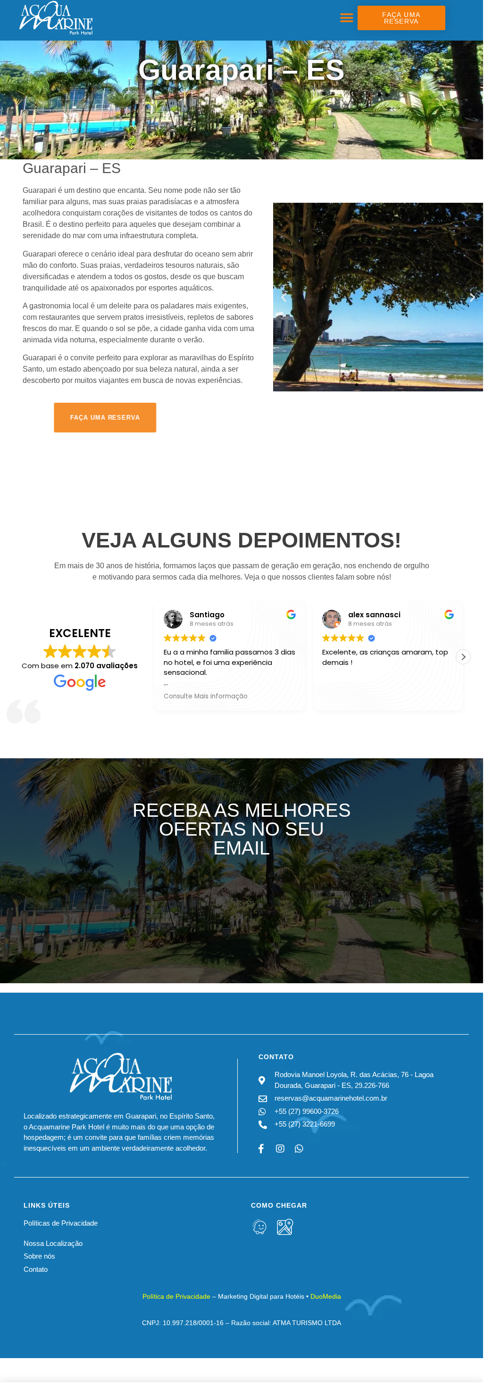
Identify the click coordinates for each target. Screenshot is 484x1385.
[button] (386, 599)
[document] (241, 691)
